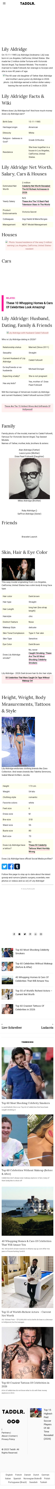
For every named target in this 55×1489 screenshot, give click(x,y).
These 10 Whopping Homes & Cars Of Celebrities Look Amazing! (29, 305)
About (4, 1436)
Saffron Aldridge (26, 513)
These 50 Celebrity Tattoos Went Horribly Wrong (39, 848)
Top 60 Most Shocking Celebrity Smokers (26, 1103)
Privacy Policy (8, 1439)
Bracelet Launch (29, 536)
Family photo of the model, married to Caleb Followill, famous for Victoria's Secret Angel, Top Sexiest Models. (27, 436)
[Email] (41, 934)
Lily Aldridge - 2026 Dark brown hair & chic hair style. (27, 673)
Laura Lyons (25, 453)
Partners (6, 1432)
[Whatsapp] (35, 934)
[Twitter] (25, 934)
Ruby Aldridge (28, 510)
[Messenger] (19, 934)
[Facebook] (14, 934)
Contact (13, 1436)
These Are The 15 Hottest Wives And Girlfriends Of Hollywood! (27, 408)
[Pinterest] (30, 934)
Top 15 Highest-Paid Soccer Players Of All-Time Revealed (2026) (48, 1424)
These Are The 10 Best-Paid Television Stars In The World (36, 203)
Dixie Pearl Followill (24, 456)
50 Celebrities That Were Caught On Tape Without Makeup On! (28, 679)
